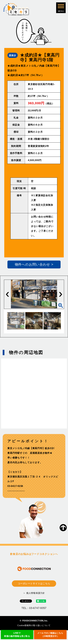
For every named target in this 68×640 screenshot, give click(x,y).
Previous (7, 294)
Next (60, 294)
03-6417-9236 (15, 486)
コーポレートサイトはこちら (34, 583)
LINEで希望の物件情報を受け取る (17, 634)
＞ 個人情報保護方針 (34, 593)
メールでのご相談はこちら (50, 634)
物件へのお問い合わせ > (34, 264)
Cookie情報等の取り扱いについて (34, 625)
